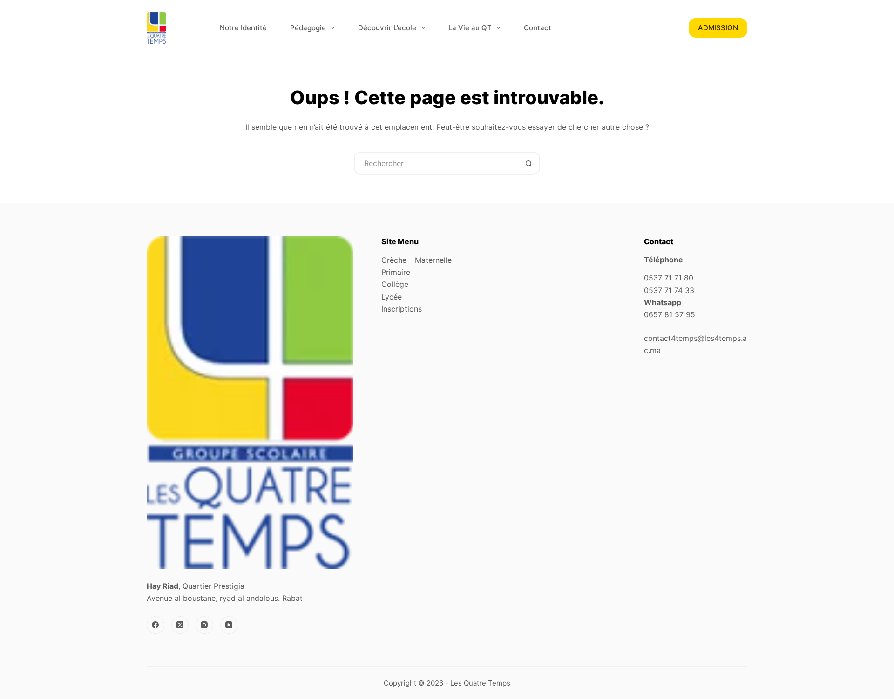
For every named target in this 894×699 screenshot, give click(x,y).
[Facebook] (155, 625)
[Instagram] (204, 625)
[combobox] (436, 163)
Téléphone (663, 259)
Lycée (391, 296)
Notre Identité (243, 27)
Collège (394, 284)
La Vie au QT (470, 27)
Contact (537, 27)
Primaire (395, 272)
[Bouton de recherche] (528, 163)
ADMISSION (718, 27)
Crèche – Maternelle (416, 260)
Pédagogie (308, 27)
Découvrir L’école (387, 27)
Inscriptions (401, 308)
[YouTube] (229, 625)
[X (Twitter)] (180, 625)
